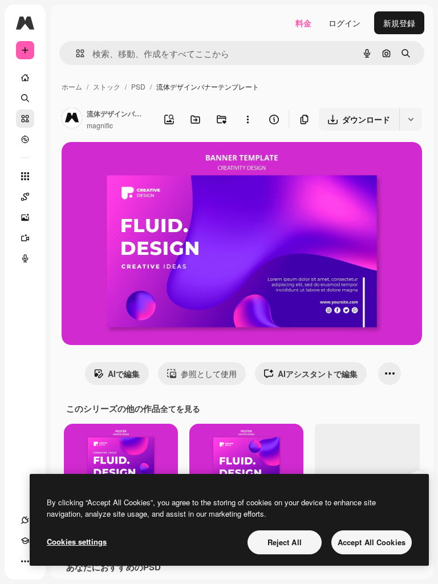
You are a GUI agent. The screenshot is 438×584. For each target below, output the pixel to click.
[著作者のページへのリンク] (72, 119)
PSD (138, 86)
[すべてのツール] (25, 176)
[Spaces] (25, 197)
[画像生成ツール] (25, 217)
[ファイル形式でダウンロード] (410, 119)
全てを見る (180, 408)
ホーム (72, 86)
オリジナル (140, 164)
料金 (303, 23)
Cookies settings (77, 541)
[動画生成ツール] (25, 238)
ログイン (344, 23)
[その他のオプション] (247, 119)
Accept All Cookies (371, 542)
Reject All (284, 542)
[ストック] (25, 119)
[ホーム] (25, 77)
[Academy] (25, 541)
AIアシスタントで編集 (318, 373)
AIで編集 (124, 373)
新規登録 (399, 23)
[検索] (25, 98)
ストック (106, 86)
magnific (100, 125)
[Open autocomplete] (75, 53)
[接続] (25, 520)
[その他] (25, 561)
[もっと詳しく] (25, 139)
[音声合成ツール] (25, 258)
